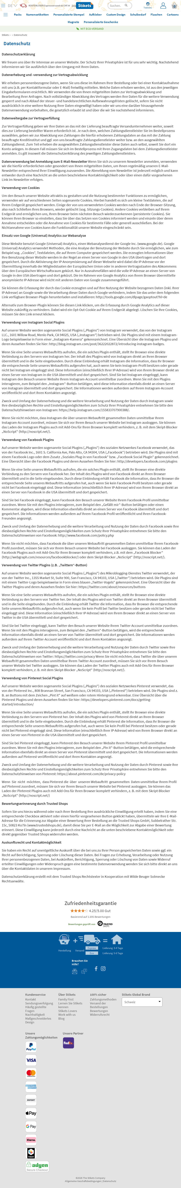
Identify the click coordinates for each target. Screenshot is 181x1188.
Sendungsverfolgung (39, 1003)
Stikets (5, 34)
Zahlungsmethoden (103, 999)
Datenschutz (20, 34)
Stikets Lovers (67, 1011)
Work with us (67, 1015)
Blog (61, 1018)
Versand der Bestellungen (99, 1005)
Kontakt (30, 999)
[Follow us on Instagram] (103, 969)
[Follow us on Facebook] (96, 969)
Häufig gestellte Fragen (35, 1009)
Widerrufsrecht (100, 1015)
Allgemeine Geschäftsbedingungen (83, 1181)
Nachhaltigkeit (35, 1015)
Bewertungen (99, 1011)
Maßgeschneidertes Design (38, 1020)
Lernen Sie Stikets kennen (70, 1005)
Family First (66, 999)
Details (75, 5)
